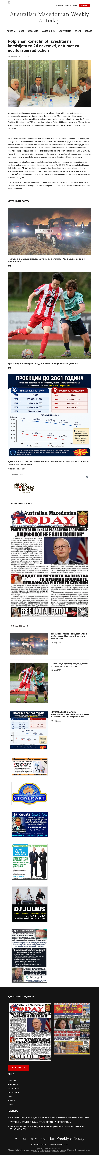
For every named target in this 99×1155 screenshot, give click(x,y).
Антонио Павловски (17, 469)
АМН (10, 266)
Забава (88, 31)
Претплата (84, 5)
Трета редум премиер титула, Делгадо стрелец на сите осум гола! (43, 363)
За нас (75, 5)
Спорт (78, 31)
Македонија (48, 31)
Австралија (65, 31)
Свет (21, 31)
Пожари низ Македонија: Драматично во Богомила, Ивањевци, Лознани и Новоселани (69, 636)
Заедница (33, 31)
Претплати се (18, 1068)
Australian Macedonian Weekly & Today (49, 17)
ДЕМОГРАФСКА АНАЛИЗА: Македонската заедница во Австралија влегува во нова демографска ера (70, 714)
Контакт (68, 5)
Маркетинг (60, 5)
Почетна (11, 31)
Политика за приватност (59, 1144)
